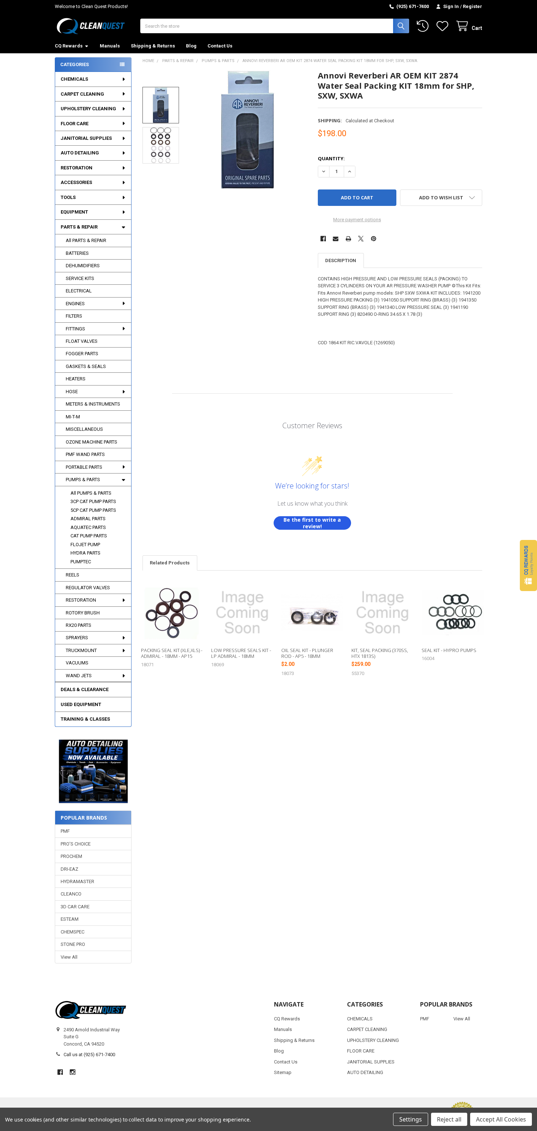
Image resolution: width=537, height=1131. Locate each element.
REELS (72, 575)
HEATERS (75, 379)
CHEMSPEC (72, 932)
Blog (191, 46)
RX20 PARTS (78, 625)
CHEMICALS (74, 79)
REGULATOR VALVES (88, 587)
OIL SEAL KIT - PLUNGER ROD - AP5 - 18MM (307, 653)
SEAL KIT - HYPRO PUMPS (449, 650)
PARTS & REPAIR (79, 227)
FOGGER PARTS (82, 353)
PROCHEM (71, 856)
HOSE (72, 391)
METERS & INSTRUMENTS (93, 404)
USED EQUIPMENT (81, 704)
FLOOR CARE (74, 123)
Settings (410, 1119)
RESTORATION (76, 167)
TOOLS (68, 197)
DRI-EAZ (69, 869)
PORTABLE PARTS (84, 467)
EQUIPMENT (74, 212)
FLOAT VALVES (82, 341)
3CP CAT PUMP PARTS (93, 501)
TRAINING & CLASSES (85, 719)
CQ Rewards (69, 46)
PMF (65, 831)
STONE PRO (73, 944)
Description (340, 260)
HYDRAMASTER (77, 881)
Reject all (449, 1119)
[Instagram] (72, 1072)
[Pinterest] (373, 238)
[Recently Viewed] (424, 26)
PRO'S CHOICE (76, 844)
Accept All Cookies (501, 1119)
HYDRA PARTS (85, 553)
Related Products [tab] (170, 563)
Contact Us (219, 46)
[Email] (335, 238)
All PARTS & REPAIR (86, 240)
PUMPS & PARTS (83, 479)
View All (69, 957)
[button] (92, 771)
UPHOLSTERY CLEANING (88, 108)
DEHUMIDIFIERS (83, 265)
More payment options (357, 219)
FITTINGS (75, 328)
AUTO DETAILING (80, 153)
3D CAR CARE (75, 906)
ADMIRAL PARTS (88, 518)
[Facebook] (323, 238)
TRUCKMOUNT (81, 650)
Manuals (110, 46)
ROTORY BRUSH (83, 613)
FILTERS (74, 316)
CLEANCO (71, 894)
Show (528, 565)
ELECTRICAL (79, 291)
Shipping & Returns (153, 46)
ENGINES (75, 303)
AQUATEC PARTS (88, 527)
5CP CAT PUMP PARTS (93, 510)
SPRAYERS (77, 637)
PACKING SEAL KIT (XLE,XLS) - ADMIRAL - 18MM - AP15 (171, 653)
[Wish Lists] (444, 26)
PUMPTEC (81, 561)
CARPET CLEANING (82, 94)
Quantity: (331, 158)
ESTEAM (70, 919)
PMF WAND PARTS (85, 454)
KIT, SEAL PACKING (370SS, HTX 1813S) (379, 653)
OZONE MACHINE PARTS (91, 442)
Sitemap (283, 1072)
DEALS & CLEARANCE (84, 689)
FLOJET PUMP (85, 544)
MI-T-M (73, 416)
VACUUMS (77, 663)
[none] (247, 129)
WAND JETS (79, 675)
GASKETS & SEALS (86, 366)
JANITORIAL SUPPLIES (86, 138)
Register (472, 6)
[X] (360, 238)
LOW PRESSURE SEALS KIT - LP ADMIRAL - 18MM (241, 653)
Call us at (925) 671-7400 (89, 1054)
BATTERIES (77, 253)
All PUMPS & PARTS (91, 493)
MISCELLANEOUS (84, 429)
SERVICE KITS (80, 278)
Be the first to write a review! (312, 523)
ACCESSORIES (76, 182)
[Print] (348, 238)
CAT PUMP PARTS (89, 535)
